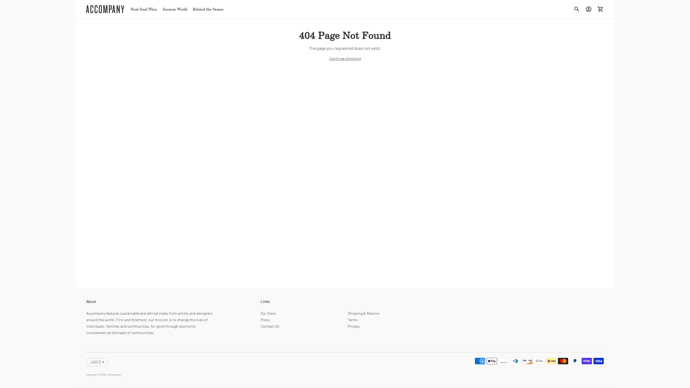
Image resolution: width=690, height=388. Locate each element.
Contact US (270, 326)
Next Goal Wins (143, 9)
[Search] (577, 9)
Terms (353, 319)
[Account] (589, 9)
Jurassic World (175, 9)
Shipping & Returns (364, 313)
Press (265, 319)
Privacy (354, 326)
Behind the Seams (208, 9)
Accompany (114, 374)
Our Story (268, 313)
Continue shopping (345, 58)
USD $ (96, 362)
